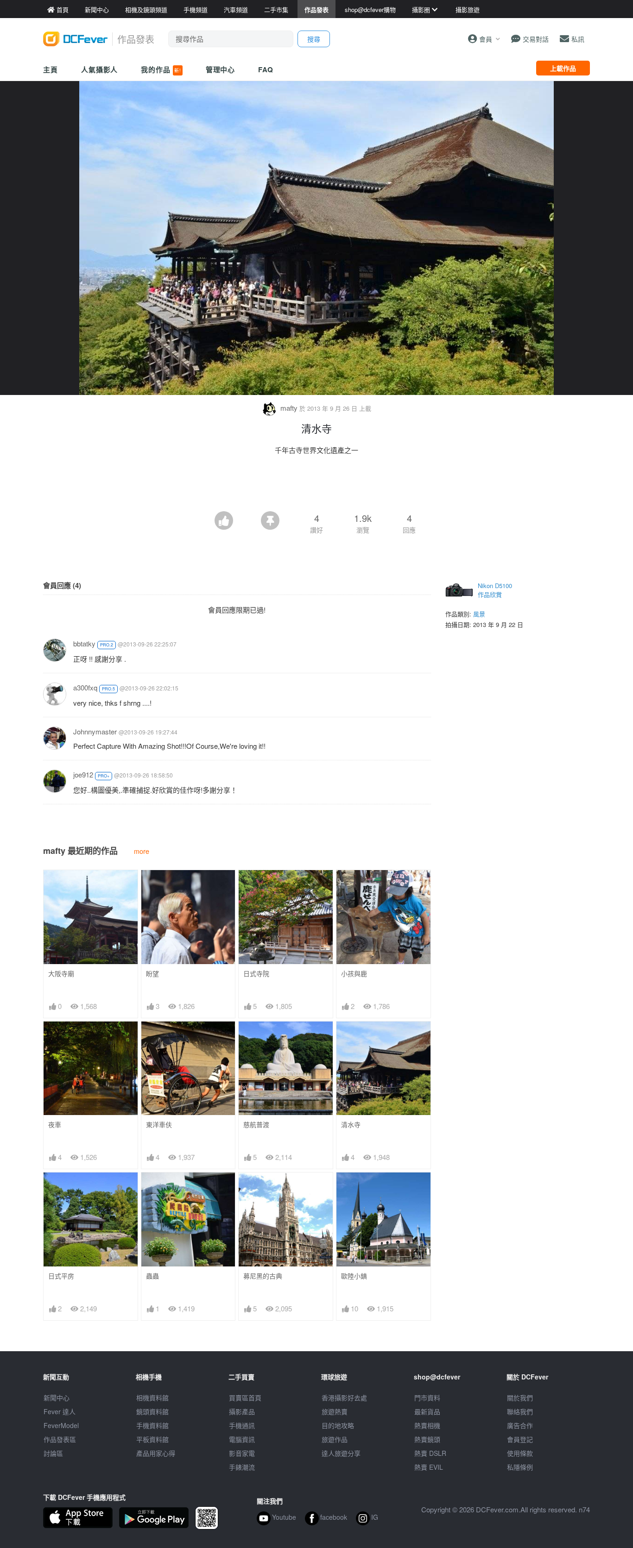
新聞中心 (57, 1397)
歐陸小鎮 (354, 1276)
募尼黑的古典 (262, 1276)
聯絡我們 (520, 1411)
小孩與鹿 (354, 973)
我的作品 (161, 69)
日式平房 (61, 1276)
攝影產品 (242, 1411)
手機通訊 (242, 1425)
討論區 (53, 1453)
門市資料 (427, 1397)
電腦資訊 (242, 1439)
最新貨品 (427, 1411)
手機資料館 (152, 1425)
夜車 (54, 1124)
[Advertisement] (316, 486)
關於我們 (520, 1397)
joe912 (83, 774)
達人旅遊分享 (341, 1453)
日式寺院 (256, 973)
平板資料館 (152, 1439)
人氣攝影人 (99, 69)
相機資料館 (152, 1397)
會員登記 (520, 1439)
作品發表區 (60, 1439)
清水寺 (351, 1124)
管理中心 (220, 69)
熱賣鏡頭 (427, 1439)
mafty (289, 408)
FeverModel (61, 1425)
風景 (479, 613)
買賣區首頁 (245, 1397)
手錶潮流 (242, 1467)
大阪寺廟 (61, 973)
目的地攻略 (338, 1425)
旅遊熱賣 (335, 1411)
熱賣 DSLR (430, 1453)
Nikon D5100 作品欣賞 (495, 590)
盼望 (152, 973)
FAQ (265, 69)
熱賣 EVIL (428, 1467)
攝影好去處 (344, 1397)
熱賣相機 (427, 1425)
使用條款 (520, 1453)
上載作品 (563, 68)
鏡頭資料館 (152, 1411)
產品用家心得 (155, 1453)
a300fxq (85, 687)
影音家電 (242, 1453)
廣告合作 (520, 1425)
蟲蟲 (152, 1276)
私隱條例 (520, 1467)
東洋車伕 (159, 1124)
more (141, 851)
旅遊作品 (335, 1439)
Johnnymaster (95, 731)
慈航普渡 (256, 1124)
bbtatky (84, 643)
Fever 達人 (60, 1411)
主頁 (50, 69)
